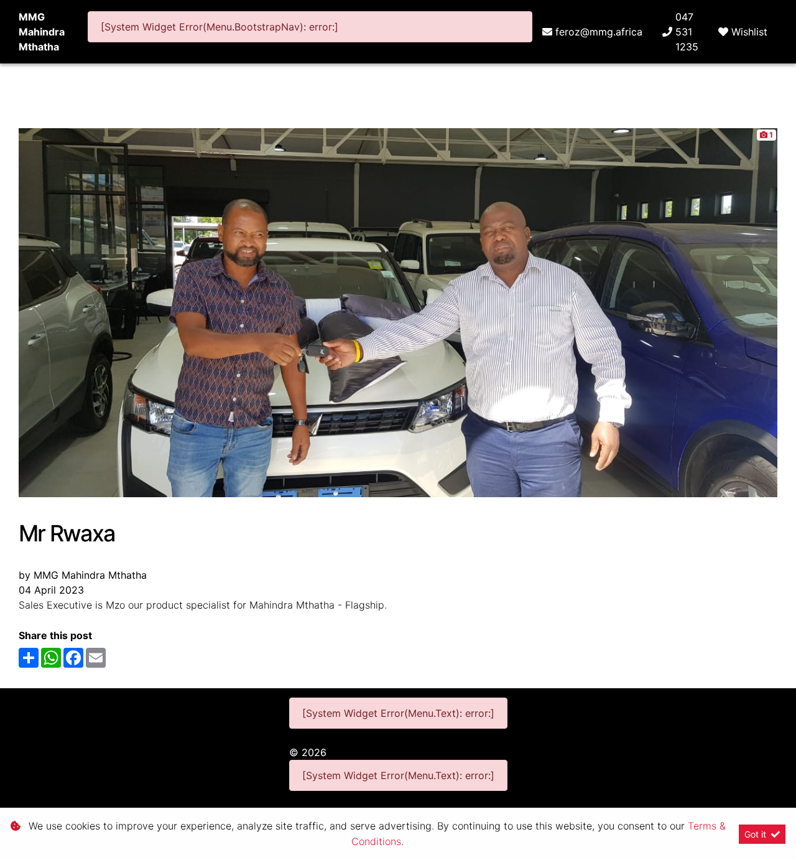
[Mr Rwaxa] (398, 312)
